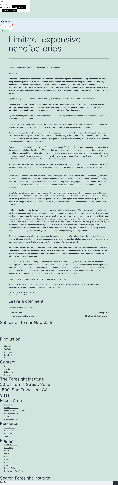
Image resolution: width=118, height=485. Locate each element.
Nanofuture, (31, 116)
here (50, 68)
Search (2, 482)
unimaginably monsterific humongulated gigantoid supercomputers (55, 184)
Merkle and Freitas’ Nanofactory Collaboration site (74, 99)
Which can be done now (84, 156)
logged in (23, 307)
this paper (15, 210)
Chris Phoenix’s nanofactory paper (85, 124)
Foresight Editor (31, 292)
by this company (25, 136)
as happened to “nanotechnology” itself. (67, 133)
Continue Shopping (9, 10)
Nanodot (22, 295)
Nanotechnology (31, 295)
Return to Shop (19, 7)
